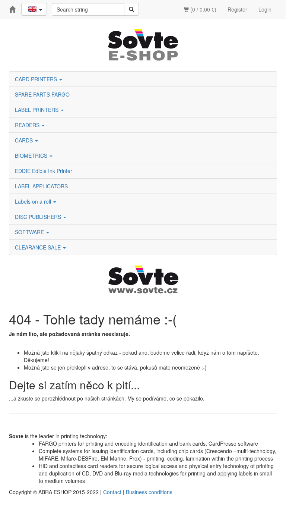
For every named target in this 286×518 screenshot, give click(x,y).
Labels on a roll (34, 201)
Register (237, 9)
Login (264, 9)
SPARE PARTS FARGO (42, 94)
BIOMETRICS (32, 155)
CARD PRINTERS (36, 79)
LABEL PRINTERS (37, 109)
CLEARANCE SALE (38, 247)
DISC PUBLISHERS (39, 216)
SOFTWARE (30, 232)
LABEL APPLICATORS (41, 186)
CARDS (24, 140)
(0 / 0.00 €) (202, 9)
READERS (28, 125)
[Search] (131, 9)
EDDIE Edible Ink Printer (43, 171)
